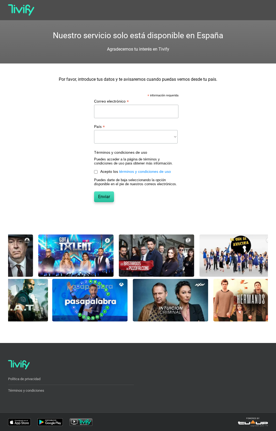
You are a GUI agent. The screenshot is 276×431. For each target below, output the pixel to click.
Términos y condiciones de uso (120, 152)
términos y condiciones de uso (145, 171)
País (99, 126)
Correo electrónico (111, 101)
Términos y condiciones (26, 390)
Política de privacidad (24, 379)
